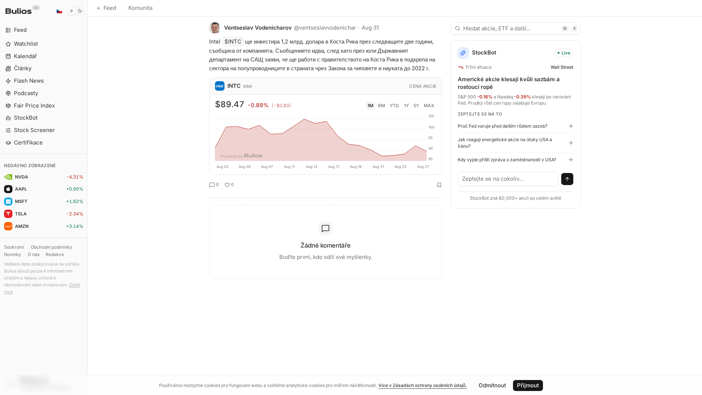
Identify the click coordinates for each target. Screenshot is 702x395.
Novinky (12, 254)
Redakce (55, 254)
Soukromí (14, 247)
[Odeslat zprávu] (567, 179)
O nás (33, 254)
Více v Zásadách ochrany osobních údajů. (422, 385)
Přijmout (528, 385)
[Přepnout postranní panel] (87, 197)
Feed (109, 7)
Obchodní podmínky (51, 247)
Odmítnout (492, 385)
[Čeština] (59, 11)
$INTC (232, 41)
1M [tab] (370, 105)
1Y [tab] (406, 105)
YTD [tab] (394, 105)
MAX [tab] (429, 105)
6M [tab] (381, 105)
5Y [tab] (416, 105)
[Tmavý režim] (76, 11)
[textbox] (508, 179)
